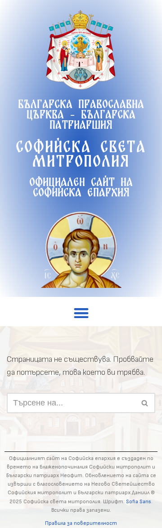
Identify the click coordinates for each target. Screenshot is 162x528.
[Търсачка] (145, 403)
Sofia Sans (138, 501)
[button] (81, 313)
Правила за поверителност (81, 523)
